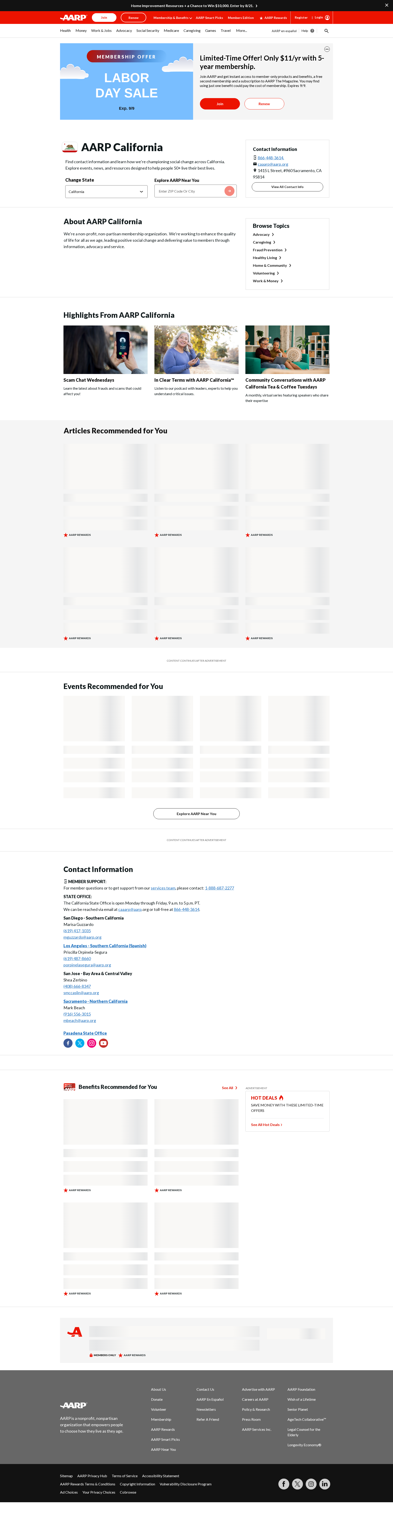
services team (163, 887)
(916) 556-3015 (77, 1014)
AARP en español (284, 31)
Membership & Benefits (171, 18)
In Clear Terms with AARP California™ (194, 380)
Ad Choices (69, 1492)
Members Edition (241, 18)
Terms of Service (125, 1476)
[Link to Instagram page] (91, 1043)
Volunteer (158, 1409)
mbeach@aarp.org (79, 1020)
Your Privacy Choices (98, 1492)
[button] (326, 31)
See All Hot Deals (265, 1124)
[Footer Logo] (92, 1405)
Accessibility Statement (160, 1476)
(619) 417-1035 (77, 930)
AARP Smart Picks (209, 18)
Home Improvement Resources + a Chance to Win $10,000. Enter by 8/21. (192, 5)
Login (319, 17)
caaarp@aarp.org (273, 164)
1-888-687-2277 (219, 887)
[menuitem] (65, 32)
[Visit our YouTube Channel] (103, 1043)
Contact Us (205, 1389)
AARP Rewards (276, 18)
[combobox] (195, 191)
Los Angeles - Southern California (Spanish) (104, 945)
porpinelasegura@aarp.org (87, 964)
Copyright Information (137, 1484)
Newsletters (206, 1409)
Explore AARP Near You (176, 180)
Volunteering (264, 273)
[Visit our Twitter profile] (79, 1043)
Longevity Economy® (304, 1445)
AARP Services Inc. (256, 1429)
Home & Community (270, 265)
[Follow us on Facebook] (68, 1043)
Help (305, 31)
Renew (264, 104)
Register (301, 17)
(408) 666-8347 (77, 986)
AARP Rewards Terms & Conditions (87, 1484)
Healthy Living (265, 257)
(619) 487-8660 (77, 958)
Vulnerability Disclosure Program (186, 1484)
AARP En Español (210, 1399)
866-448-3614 (186, 909)
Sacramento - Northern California (95, 1001)
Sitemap (66, 1476)
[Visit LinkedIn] (324, 1484)
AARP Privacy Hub (92, 1476)
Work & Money (266, 281)
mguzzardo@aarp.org (82, 937)
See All (227, 1087)
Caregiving (262, 242)
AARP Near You (163, 1449)
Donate (157, 1399)
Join (220, 104)
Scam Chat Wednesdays (88, 380)
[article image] (105, 372)
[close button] (327, 49)
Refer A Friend (207, 1419)
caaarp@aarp (130, 909)
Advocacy (261, 234)
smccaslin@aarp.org (81, 992)
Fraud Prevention (267, 250)
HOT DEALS (264, 1098)
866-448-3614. (271, 157)
